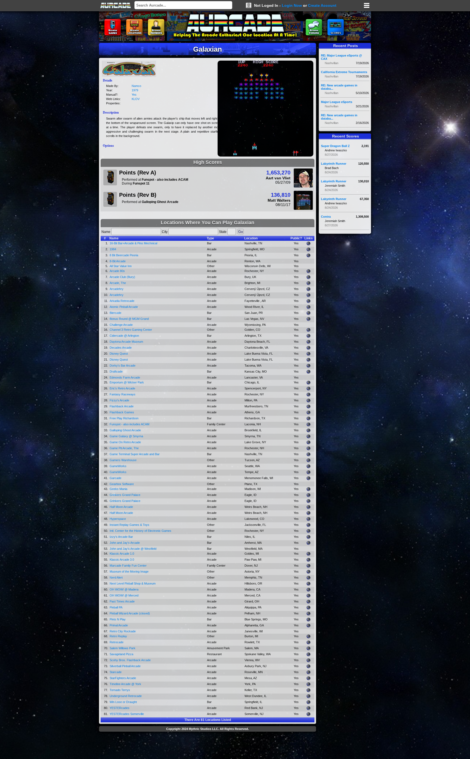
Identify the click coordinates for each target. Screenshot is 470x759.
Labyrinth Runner (333, 163)
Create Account (322, 5)
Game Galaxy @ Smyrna (126, 436)
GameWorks (118, 466)
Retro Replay (118, 636)
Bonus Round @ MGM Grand (129, 318)
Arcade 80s (117, 271)
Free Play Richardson (124, 418)
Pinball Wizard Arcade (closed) (130, 613)
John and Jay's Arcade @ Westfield (133, 548)
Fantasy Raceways (122, 394)
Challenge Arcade (121, 324)
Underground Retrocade (126, 696)
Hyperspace (118, 518)
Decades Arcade (121, 347)
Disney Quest (119, 353)
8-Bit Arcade (118, 261)
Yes (134, 94)
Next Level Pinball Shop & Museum (133, 583)
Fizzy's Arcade (119, 400)
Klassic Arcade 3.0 (122, 559)
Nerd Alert (116, 577)
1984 (113, 249)
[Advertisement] (208, 746)
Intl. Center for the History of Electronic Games (140, 530)
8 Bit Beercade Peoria (124, 255)
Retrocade (116, 642)
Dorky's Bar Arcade (122, 365)
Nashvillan (331, 63)
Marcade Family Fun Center (128, 565)
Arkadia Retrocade (122, 300)
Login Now (292, 5)
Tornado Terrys (120, 690)
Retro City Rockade (123, 631)
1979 (135, 90)
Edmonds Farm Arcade (125, 377)
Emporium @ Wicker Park (127, 382)
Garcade (115, 478)
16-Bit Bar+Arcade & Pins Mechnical (133, 243)
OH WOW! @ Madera (124, 589)
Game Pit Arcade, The (124, 448)
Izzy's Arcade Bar (121, 536)
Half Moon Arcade (121, 506)
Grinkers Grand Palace (125, 494)
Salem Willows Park (122, 648)
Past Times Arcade (122, 601)
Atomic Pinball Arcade (124, 306)
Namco (136, 86)
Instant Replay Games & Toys (129, 524)
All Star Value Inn (121, 266)
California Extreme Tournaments (344, 72)
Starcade (116, 672)
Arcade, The (118, 283)
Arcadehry (116, 289)
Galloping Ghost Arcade (125, 430)
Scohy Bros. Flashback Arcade (130, 660)
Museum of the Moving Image (129, 571)
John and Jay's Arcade (125, 542)
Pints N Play (118, 619)
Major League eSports (336, 102)
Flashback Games (122, 412)
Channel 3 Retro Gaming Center (131, 329)
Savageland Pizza (121, 654)
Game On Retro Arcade (125, 442)
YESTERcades (119, 708)
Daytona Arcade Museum (126, 341)
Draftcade (116, 371)
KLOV (136, 99)
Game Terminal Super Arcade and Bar (135, 454)
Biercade (115, 312)
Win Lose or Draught (123, 702)
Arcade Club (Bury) (122, 277)
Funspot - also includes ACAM (129, 424)
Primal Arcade (119, 625)
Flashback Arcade (122, 406)
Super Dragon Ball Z (335, 146)
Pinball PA (116, 607)
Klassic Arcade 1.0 (122, 553)
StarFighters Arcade (123, 678)
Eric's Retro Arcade (122, 388)
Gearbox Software (122, 484)
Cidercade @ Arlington (124, 335)
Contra (326, 216)
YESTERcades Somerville (127, 714)
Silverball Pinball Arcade (125, 666)
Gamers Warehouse (123, 460)
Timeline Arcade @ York (125, 684)
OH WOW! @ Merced (124, 595)
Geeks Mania (118, 489)
